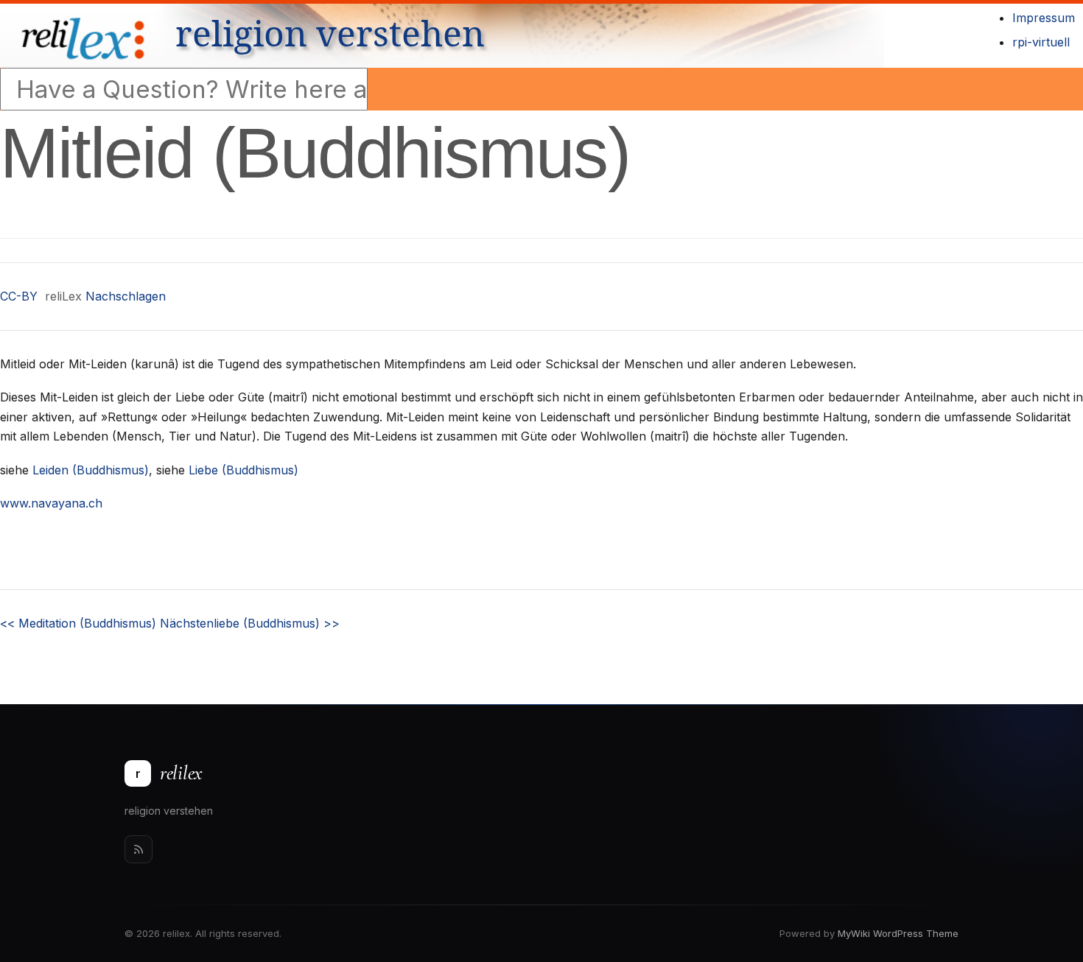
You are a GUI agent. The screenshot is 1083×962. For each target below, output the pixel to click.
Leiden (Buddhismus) (90, 470)
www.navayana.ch (51, 503)
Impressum (1043, 17)
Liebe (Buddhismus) (243, 470)
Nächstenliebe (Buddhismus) (250, 623)
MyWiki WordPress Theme (898, 933)
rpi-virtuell (1041, 42)
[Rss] (139, 849)
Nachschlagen (125, 296)
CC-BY (19, 296)
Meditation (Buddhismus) (78, 623)
